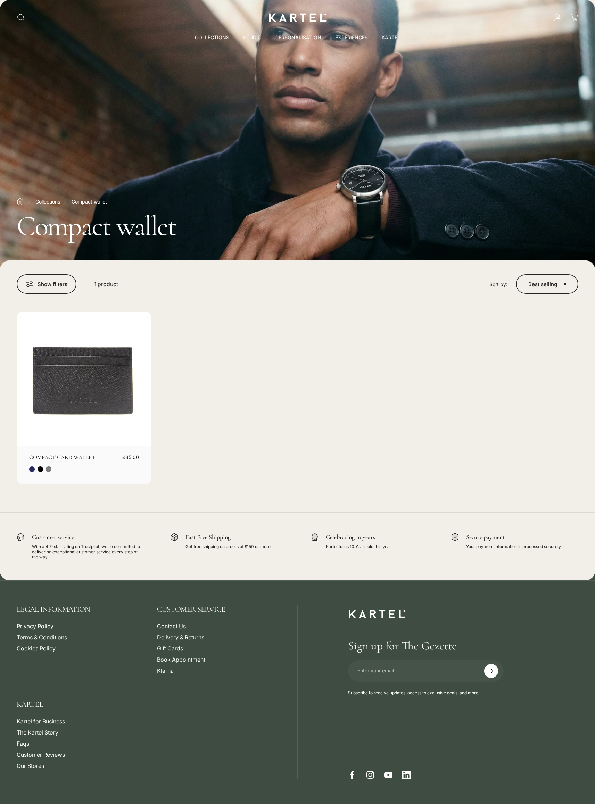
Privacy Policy (35, 626)
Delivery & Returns (180, 637)
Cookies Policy (36, 648)
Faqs (23, 743)
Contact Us (171, 626)
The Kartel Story (37, 732)
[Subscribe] (491, 671)
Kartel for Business (41, 721)
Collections (47, 202)
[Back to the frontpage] (20, 201)
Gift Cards (170, 648)
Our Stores (30, 765)
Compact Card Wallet (62, 457)
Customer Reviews (41, 754)
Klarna (165, 670)
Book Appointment (181, 659)
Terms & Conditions (42, 637)
